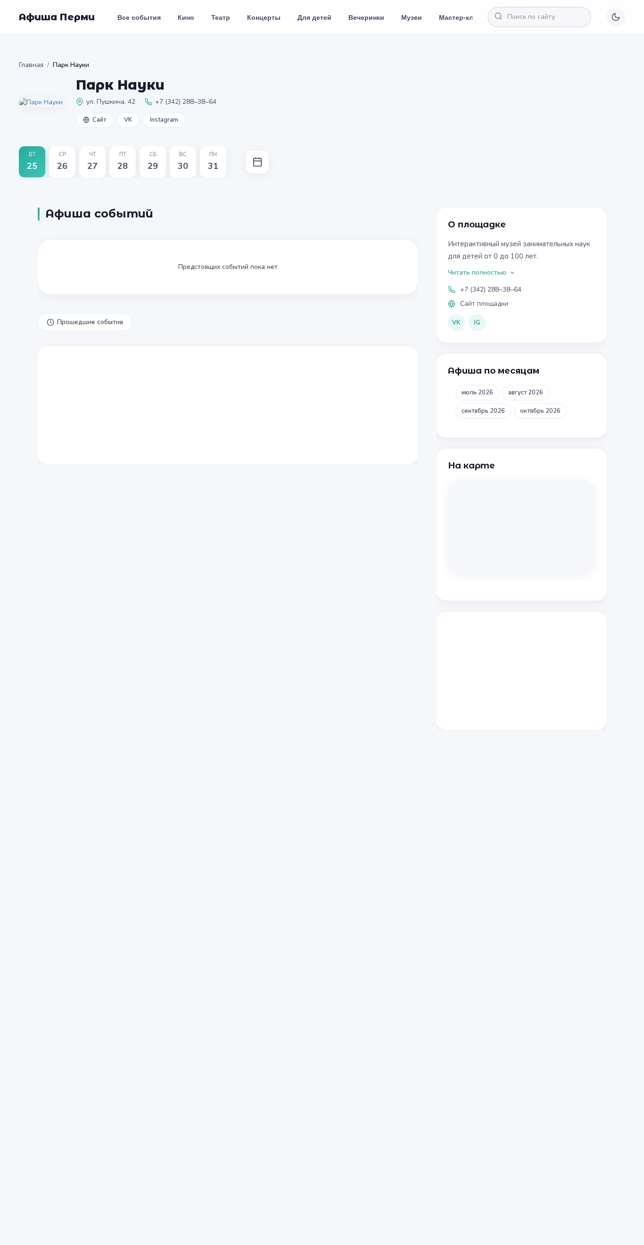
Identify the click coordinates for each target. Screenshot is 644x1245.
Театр (220, 17)
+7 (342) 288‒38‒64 (490, 289)
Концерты (264, 17)
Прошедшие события (90, 322)
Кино (186, 17)
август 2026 (525, 392)
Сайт (99, 120)
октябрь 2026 (540, 411)
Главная (31, 64)
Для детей (314, 17)
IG (477, 322)
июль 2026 (477, 392)
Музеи (411, 17)
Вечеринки (366, 17)
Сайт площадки (484, 303)
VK (128, 120)
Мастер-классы (464, 17)
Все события (139, 17)
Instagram (164, 120)
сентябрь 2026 (483, 411)
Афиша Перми (57, 17)
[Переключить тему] (615, 17)
